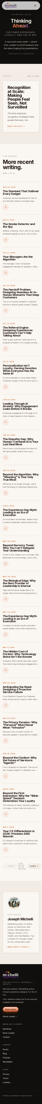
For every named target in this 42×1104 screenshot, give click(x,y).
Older (33, 866)
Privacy (6, 1074)
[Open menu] (35, 5)
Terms (5, 1078)
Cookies (6, 1082)
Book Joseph (8, 1033)
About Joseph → (10, 1016)
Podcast (6, 1058)
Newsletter (7, 1062)
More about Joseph (18, 947)
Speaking (7, 1029)
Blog (5, 1053)
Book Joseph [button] (10, 1009)
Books (5, 1049)
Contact (6, 1037)
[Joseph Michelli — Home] (10, 5)
